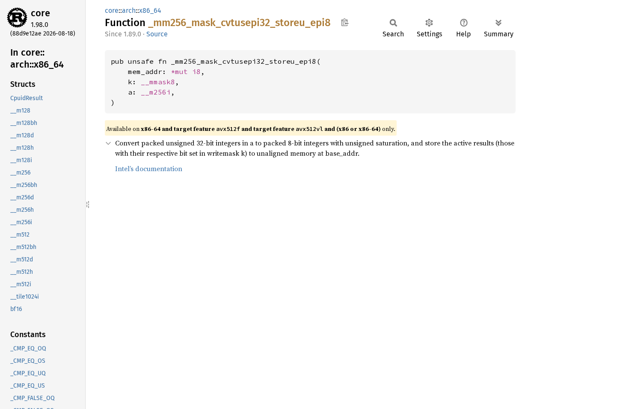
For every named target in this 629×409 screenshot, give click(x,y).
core (40, 13)
